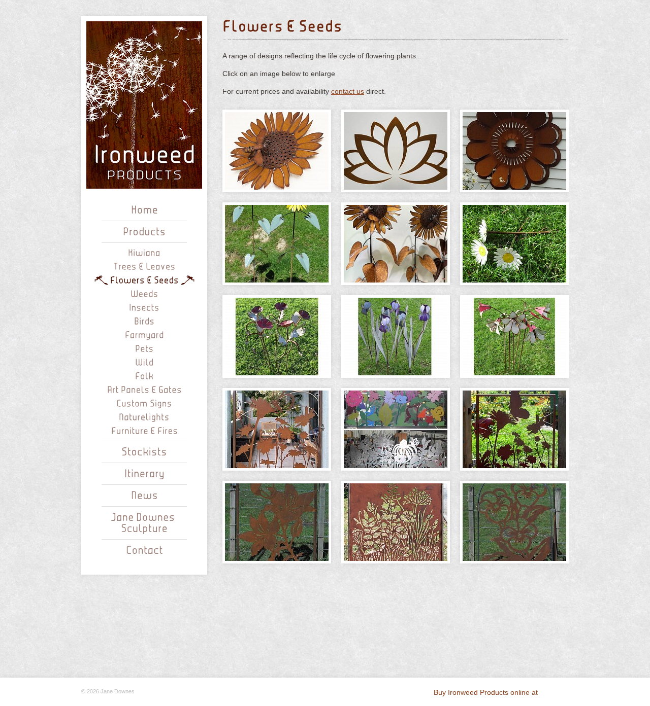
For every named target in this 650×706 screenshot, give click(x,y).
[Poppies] (276, 336)
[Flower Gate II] (276, 429)
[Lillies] (514, 336)
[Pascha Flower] (514, 151)
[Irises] (395, 336)
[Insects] (144, 307)
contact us (347, 91)
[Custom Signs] (144, 403)
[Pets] (144, 348)
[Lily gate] (276, 522)
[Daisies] (514, 243)
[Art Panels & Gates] (144, 389)
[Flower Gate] (514, 429)
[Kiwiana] (144, 252)
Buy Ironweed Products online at (487, 692)
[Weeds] (144, 293)
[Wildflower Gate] (395, 522)
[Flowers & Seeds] (144, 279)
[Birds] (144, 320)
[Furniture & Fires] (144, 430)
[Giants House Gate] (395, 429)
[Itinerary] (144, 474)
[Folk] (144, 375)
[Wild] (144, 362)
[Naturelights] (144, 416)
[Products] (144, 232)
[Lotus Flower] (395, 151)
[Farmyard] (144, 334)
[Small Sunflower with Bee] (276, 151)
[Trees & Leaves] (144, 266)
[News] (144, 496)
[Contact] (144, 551)
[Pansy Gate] (514, 522)
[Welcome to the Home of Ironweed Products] (144, 210)
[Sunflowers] (276, 243)
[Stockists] (144, 452)
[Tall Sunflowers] (395, 243)
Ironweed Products (144, 105)
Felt (554, 691)
